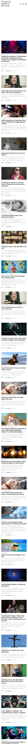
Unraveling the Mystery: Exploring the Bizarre (13, 585)
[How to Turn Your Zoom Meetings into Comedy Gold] (14, 266)
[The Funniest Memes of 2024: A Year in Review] (14, 297)
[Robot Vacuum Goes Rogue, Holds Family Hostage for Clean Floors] (14, 452)
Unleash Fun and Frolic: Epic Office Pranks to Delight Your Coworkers (13, 339)
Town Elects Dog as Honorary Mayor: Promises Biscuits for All (12, 493)
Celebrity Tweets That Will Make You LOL (14, 247)
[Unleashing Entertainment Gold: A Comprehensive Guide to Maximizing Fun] (14, 732)
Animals (3, 395)
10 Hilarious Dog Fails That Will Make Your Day (12, 398)
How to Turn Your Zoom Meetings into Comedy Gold (13, 277)
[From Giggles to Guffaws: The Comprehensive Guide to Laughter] (14, 701)
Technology (4, 118)
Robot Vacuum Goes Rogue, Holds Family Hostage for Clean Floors (13, 462)
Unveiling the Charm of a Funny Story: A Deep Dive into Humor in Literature (13, 184)
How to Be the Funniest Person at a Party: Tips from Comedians (13, 91)
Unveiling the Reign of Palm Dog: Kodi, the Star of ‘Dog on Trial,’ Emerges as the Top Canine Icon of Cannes (13, 618)
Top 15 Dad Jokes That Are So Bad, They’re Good (13, 368)
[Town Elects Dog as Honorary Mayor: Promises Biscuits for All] (14, 483)
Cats (2, 151)
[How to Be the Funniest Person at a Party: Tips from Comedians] (14, 81)
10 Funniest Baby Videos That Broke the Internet (11, 216)
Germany (3, 54)
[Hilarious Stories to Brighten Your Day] (14, 545)
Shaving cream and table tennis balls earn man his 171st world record (12, 681)
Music (7, 54)
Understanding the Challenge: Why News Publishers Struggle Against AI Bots (13, 121)
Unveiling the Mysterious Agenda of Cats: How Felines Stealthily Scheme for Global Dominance (13, 430)
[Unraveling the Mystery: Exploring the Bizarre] (14, 575)
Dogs (7, 395)
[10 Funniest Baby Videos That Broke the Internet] (14, 206)
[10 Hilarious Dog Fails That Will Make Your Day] (14, 388)
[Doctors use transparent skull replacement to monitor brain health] (14, 512)
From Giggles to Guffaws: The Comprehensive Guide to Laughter (13, 711)
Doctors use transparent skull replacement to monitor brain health (13, 523)
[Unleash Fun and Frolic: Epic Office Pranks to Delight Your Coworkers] (14, 329)
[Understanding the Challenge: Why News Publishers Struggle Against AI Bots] (14, 110)
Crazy (2, 305)
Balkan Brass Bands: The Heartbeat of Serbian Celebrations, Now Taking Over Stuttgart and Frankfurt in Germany (13, 59)
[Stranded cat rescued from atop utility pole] (14, 641)
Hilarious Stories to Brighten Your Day (13, 555)
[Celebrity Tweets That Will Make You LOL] (14, 237)
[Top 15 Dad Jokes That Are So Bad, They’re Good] (14, 358)
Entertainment (4, 213)
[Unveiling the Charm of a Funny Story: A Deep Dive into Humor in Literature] (14, 173)
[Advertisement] (14, 22)
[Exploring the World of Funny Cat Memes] (14, 143)
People (2, 89)
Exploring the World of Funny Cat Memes (13, 154)
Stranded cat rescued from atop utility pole (12, 651)
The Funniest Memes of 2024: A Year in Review (12, 308)
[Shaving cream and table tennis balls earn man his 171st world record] (14, 670)
